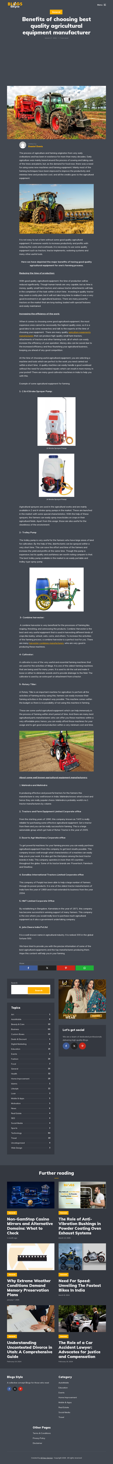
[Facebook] (66, 1045)
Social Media (17, 1123)
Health (14, 1073)
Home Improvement (20, 1078)
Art (12, 1014)
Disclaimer (37, 1443)
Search (14, 983)
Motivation (16, 1103)
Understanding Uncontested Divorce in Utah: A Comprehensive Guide (29, 1349)
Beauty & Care (17, 1024)
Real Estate (16, 1113)
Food (13, 1064)
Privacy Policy (39, 1438)
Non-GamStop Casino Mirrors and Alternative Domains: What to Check (30, 1226)
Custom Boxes (17, 1034)
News (13, 1108)
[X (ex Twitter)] (74, 1045)
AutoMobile (16, 1019)
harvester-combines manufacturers (46, 643)
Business (15, 1029)
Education (15, 1049)
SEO (13, 1118)
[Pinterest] (82, 1045)
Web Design (16, 1148)
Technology (16, 1133)
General (56, 12)
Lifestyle (14, 1088)
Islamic (14, 1083)
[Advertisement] (56, 65)
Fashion (14, 1059)
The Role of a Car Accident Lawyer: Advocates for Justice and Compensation (79, 1349)
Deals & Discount (19, 1039)
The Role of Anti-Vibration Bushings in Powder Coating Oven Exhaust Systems (80, 1226)
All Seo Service (47, 1458)
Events (14, 1054)
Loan (13, 1093)
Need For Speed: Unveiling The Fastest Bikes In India (80, 1285)
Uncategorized (18, 1143)
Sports (14, 1128)
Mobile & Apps (17, 1098)
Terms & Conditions (42, 1433)
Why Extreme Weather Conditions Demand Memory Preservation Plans (29, 1287)
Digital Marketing (18, 1044)
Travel (14, 1138)
